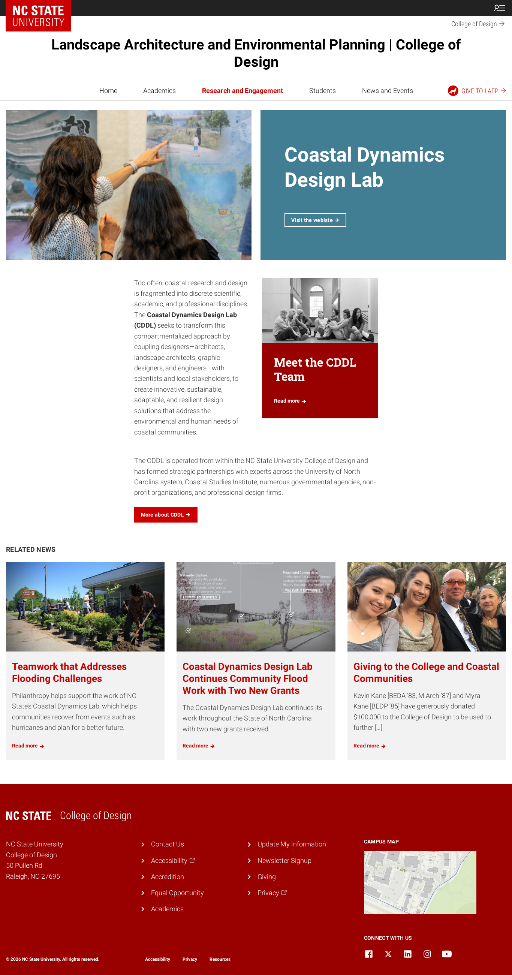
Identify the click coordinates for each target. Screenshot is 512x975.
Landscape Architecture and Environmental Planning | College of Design (256, 53)
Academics (159, 90)
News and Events (387, 90)
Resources (220, 959)
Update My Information (291, 844)
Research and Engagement (242, 90)
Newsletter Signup (284, 860)
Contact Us (167, 844)
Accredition (167, 877)
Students (322, 90)
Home (108, 90)
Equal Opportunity (177, 893)
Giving (266, 877)
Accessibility (157, 959)
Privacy (190, 959)
